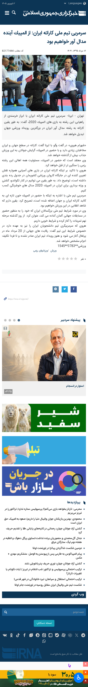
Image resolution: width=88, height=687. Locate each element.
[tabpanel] (44, 360)
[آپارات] (63, 635)
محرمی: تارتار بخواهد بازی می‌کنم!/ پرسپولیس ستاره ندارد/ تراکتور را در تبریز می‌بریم (43, 511)
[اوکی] (11, 635)
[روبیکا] (70, 635)
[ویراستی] (31, 635)
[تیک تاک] (18, 635)
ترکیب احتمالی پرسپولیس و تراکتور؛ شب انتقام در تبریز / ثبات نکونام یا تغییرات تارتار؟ (44, 571)
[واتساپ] (44, 641)
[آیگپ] (50, 635)
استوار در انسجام (75, 386)
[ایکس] (76, 635)
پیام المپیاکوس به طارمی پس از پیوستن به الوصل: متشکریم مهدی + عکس (45, 556)
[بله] (57, 635)
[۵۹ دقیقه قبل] (44, 353)
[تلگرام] (83, 635)
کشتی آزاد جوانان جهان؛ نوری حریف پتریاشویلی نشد (53, 563)
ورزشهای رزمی (40, 251)
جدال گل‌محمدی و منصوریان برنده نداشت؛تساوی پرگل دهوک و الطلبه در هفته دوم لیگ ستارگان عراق (42, 540)
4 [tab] (5, 320)
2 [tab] (14, 320)
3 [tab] (10, 320)
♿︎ (79, 677)
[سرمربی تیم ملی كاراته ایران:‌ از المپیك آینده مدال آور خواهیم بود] (44, 83)
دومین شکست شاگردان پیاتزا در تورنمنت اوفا (57, 548)
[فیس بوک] (24, 635)
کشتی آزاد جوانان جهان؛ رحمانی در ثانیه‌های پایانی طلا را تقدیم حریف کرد (44, 530)
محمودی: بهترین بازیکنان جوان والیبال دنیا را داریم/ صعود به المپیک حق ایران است (43, 521)
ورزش (53, 251)
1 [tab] (19, 320)
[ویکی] (5, 635)
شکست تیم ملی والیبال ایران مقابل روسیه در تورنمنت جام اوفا (48, 585)
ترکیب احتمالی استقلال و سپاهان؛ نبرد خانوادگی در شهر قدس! (48, 579)
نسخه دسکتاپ (44, 623)
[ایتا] (44, 635)
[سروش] (37, 635)
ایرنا (50, 13)
